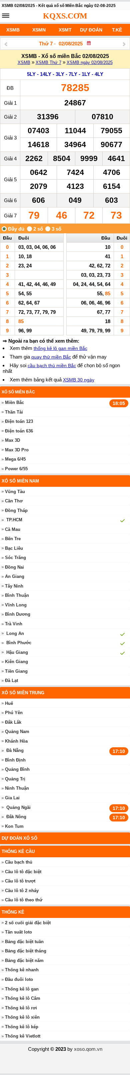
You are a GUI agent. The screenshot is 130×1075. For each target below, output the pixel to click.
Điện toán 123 (19, 421)
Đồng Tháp (16, 510)
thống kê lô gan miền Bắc (60, 348)
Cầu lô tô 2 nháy (22, 890)
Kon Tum (14, 826)
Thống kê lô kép (21, 1026)
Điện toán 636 (19, 430)
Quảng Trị (15, 778)
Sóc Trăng (15, 557)
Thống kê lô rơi (21, 1007)
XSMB (13, 29)
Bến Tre (13, 538)
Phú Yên (14, 712)
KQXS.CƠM (65, 16)
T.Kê (117, 29)
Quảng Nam (17, 731)
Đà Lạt (11, 680)
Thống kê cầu (18, 851)
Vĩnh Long (16, 604)
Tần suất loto (18, 932)
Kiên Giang (16, 661)
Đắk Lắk (13, 722)
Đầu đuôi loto (19, 979)
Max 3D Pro (17, 449)
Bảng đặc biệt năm (24, 960)
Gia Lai (12, 797)
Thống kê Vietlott (22, 1036)
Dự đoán (91, 29)
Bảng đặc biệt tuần (24, 941)
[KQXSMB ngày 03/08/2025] (124, 44)
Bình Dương (17, 614)
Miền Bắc (14, 402)
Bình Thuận (17, 595)
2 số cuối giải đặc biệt (28, 922)
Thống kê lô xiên (22, 1017)
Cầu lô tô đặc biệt (23, 871)
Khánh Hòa (16, 741)
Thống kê (13, 912)
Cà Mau (12, 529)
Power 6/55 (16, 468)
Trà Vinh (13, 623)
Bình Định (15, 760)
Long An (15, 633)
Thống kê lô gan (22, 989)
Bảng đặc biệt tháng (25, 950)
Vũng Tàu (15, 491)
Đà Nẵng (15, 750)
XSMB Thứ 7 (48, 62)
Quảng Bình (17, 769)
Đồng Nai (14, 567)
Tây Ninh (14, 586)
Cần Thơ (14, 500)
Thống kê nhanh (22, 969)
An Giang (14, 576)
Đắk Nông (16, 816)
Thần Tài (14, 412)
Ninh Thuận (17, 788)
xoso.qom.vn (88, 1049)
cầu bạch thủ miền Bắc (52, 365)
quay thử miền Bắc (51, 357)
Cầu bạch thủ (18, 862)
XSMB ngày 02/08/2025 (90, 62)
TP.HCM (14, 519)
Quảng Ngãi (18, 807)
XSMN (39, 29)
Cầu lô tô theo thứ (23, 899)
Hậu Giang (17, 652)
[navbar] (5, 16)
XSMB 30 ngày (78, 379)
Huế (9, 703)
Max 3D (12, 440)
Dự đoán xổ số (19, 838)
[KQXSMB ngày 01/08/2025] (5, 44)
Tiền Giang (16, 671)
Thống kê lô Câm (22, 998)
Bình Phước (18, 642)
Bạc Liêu (14, 548)
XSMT (65, 29)
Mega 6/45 (15, 459)
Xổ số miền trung (23, 692)
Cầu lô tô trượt (20, 880)
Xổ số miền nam (20, 481)
